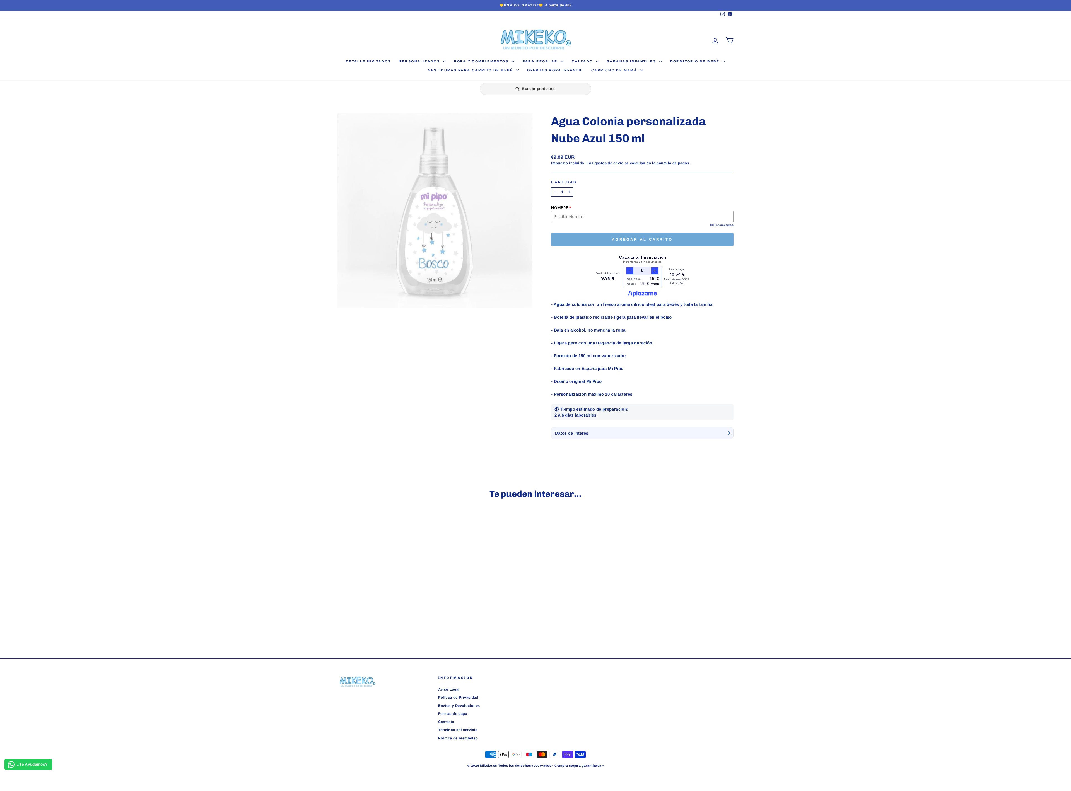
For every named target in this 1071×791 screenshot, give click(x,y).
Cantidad (564, 182)
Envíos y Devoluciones (459, 705)
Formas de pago (452, 714)
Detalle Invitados (368, 61)
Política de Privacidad (458, 697)
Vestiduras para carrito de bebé (471, 70)
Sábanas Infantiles (632, 61)
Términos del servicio (458, 730)
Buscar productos (539, 88)
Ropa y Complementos (482, 61)
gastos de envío (609, 163)
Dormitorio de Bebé (695, 61)
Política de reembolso (458, 738)
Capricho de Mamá (615, 70)
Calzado (583, 61)
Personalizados (420, 61)
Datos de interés (571, 433)
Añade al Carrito (384, 603)
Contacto (446, 722)
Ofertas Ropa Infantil (555, 70)
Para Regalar (541, 61)
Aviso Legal (449, 689)
